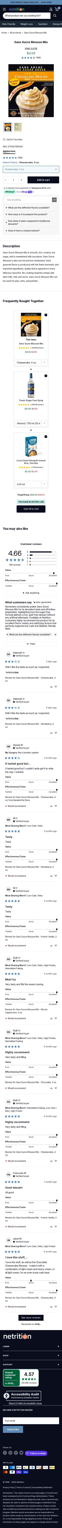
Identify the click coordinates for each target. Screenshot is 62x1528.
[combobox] (26, 16)
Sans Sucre (31, 48)
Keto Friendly (8, 24)
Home (4, 32)
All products (15, 32)
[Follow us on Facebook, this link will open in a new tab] (5, 1453)
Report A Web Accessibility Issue (25, 1403)
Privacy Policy (9, 1487)
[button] (50, 9)
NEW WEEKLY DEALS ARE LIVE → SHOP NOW (31, 2)
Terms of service (23, 1487)
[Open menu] (4, 9)
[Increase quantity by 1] (21, 180)
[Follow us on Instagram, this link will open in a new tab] (10, 1453)
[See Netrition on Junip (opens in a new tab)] (38, 1324)
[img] (7, 127)
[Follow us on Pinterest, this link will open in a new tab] (16, 1453)
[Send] (54, 199)
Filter (32, 644)
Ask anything (32, 593)
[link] (31, 58)
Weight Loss (26, 24)
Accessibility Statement (42, 1487)
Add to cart (43, 179)
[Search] (54, 16)
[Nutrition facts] (9, 152)
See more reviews (31, 1317)
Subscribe (13, 1429)
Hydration (43, 24)
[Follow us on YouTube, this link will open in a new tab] (21, 1453)
